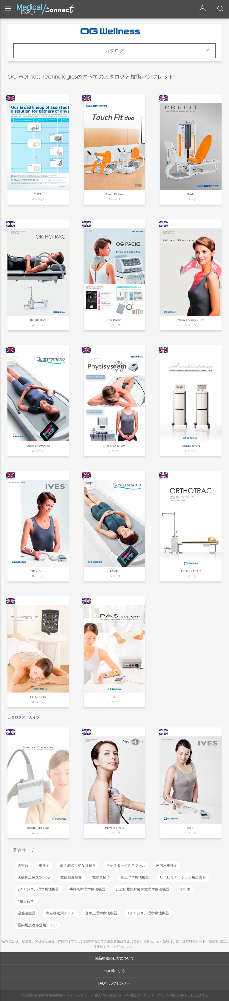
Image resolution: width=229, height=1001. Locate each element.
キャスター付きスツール (126, 865)
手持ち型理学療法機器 (87, 889)
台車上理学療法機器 (101, 913)
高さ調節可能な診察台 (78, 865)
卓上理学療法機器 (134, 877)
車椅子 (44, 865)
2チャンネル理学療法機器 (38, 889)
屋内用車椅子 (166, 865)
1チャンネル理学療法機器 (148, 913)
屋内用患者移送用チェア (37, 925)
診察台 (23, 865)
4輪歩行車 (26, 901)
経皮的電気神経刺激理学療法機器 (142, 889)
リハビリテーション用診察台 (183, 877)
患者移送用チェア (60, 913)
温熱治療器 (26, 913)
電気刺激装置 (71, 877)
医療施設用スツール (34, 877)
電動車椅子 (101, 877)
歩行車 (185, 889)
